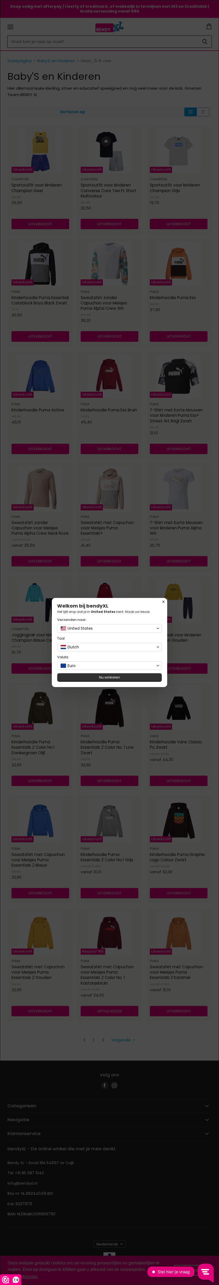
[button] (109, 628)
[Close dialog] (163, 601)
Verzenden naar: (72, 619)
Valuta (62, 657)
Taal (61, 638)
